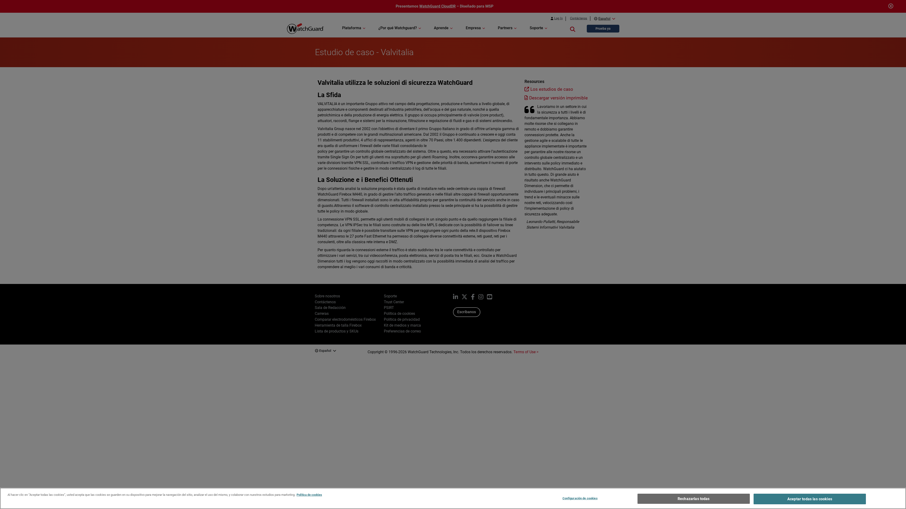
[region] (453, 498)
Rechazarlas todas (694, 499)
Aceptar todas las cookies (809, 499)
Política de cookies (309, 495)
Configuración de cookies (580, 498)
